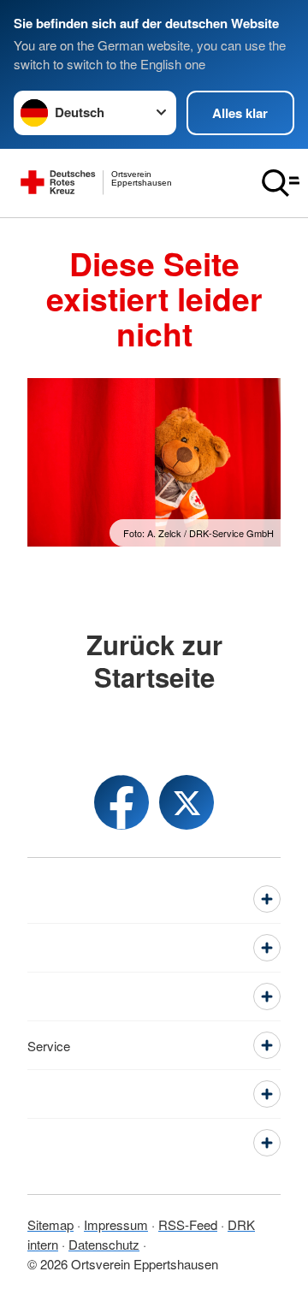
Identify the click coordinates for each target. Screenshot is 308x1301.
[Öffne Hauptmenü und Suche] (280, 183)
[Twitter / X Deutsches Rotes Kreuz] (186, 802)
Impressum (116, 1224)
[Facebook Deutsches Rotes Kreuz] (121, 802)
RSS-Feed (187, 1224)
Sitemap (50, 1224)
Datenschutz (103, 1244)
